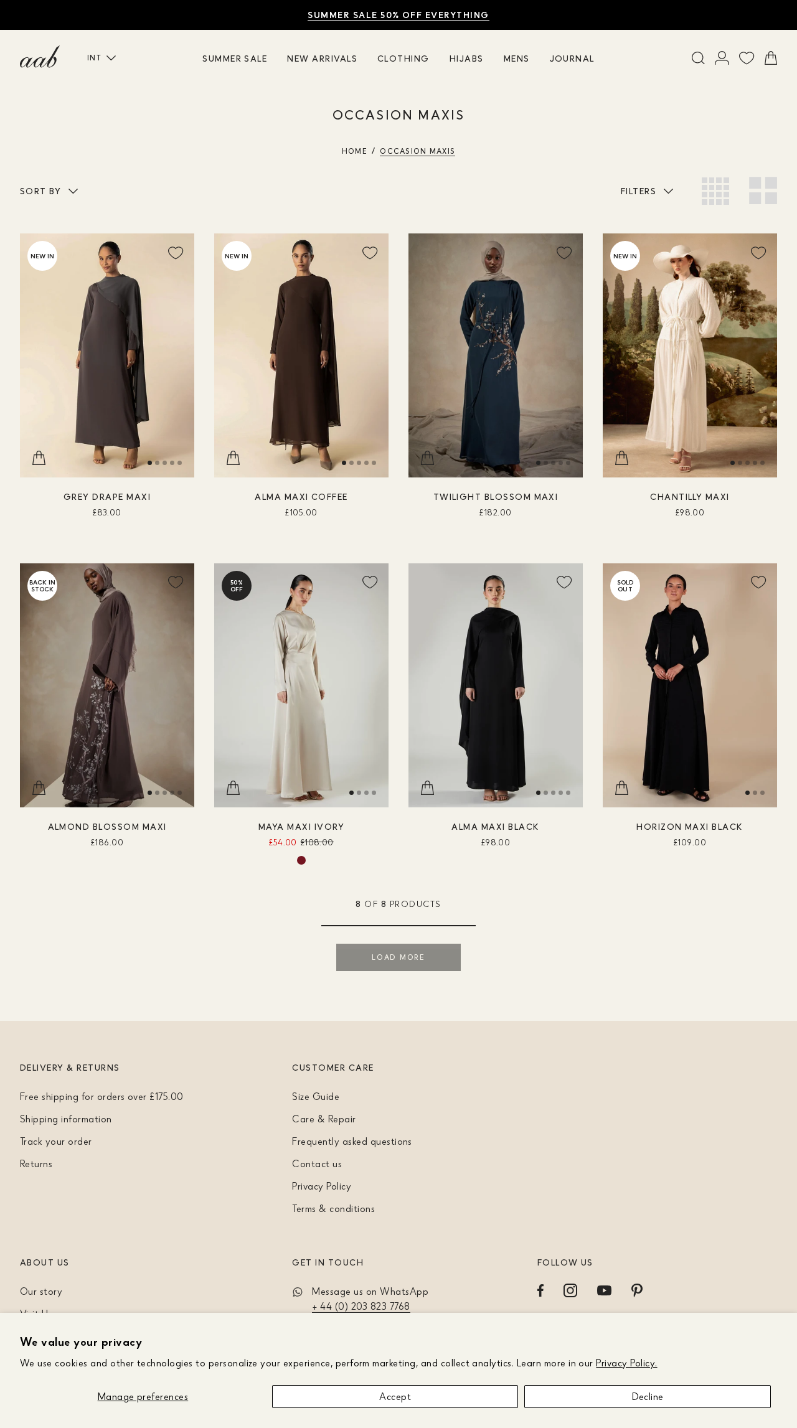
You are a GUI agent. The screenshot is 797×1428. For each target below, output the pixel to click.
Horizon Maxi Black (689, 826)
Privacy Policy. (626, 1362)
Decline (648, 1396)
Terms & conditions (333, 1208)
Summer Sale (234, 58)
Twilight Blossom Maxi (496, 496)
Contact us (317, 1163)
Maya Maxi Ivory (301, 826)
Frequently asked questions (352, 1141)
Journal (572, 58)
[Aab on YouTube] (604, 1290)
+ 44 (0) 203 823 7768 (361, 1306)
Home (354, 151)
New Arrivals (322, 58)
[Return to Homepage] (40, 56)
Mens (517, 58)
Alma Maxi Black (495, 826)
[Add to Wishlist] (175, 252)
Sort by (40, 191)
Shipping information (66, 1118)
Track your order (56, 1141)
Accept (395, 1396)
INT (94, 57)
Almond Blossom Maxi (107, 826)
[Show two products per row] (763, 191)
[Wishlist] (747, 58)
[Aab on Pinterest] (637, 1290)
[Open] (722, 58)
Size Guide (315, 1096)
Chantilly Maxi (690, 496)
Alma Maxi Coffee (301, 496)
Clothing (403, 58)
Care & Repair (324, 1118)
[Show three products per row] (715, 191)
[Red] (301, 860)
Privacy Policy (321, 1186)
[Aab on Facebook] (540, 1290)
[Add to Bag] (38, 458)
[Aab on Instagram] (570, 1290)
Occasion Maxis (417, 151)
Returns (36, 1163)
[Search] (698, 58)
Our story (41, 1291)
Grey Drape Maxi (107, 496)
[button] (150, 463)
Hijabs (467, 58)
